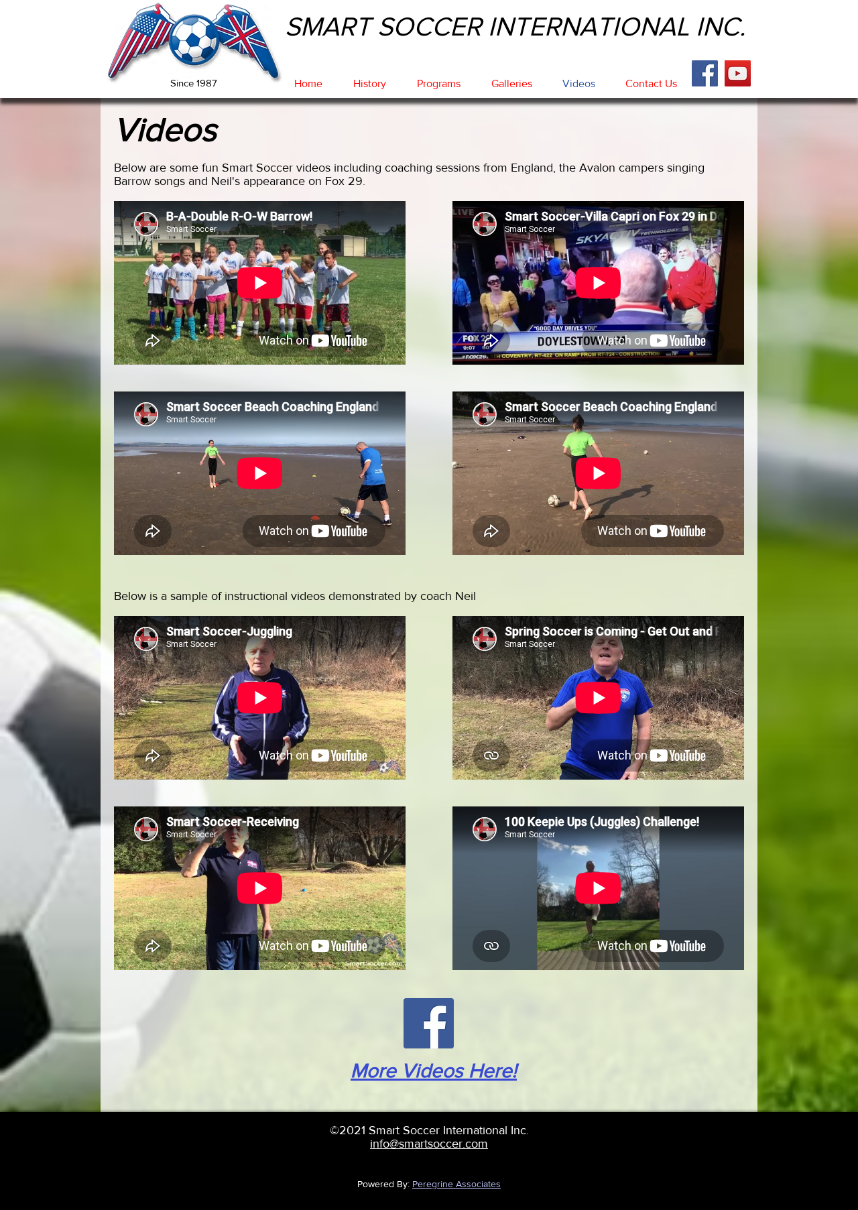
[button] (370, 83)
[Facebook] (705, 73)
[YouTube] (738, 73)
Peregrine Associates (456, 1183)
